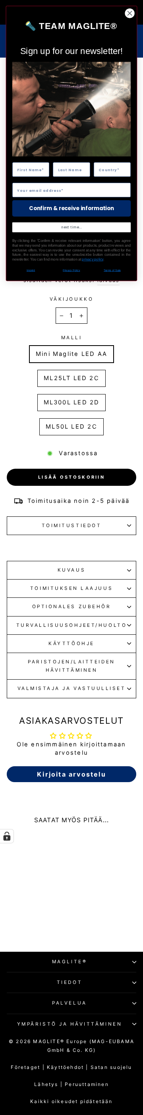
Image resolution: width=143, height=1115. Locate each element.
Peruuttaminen (87, 1084)
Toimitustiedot (71, 525)
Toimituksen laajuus (71, 588)
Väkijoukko (71, 299)
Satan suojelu (111, 1067)
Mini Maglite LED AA (71, 353)
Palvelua (69, 1003)
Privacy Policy (71, 270)
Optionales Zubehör (71, 606)
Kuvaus (71, 570)
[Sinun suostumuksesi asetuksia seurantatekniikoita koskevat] (7, 836)
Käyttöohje (71, 643)
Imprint (31, 270)
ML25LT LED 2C (71, 378)
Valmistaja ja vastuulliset (71, 688)
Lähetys (46, 1084)
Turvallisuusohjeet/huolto (71, 625)
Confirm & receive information (71, 208)
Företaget (25, 1067)
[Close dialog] (130, 13)
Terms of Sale (112, 270)
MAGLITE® (69, 961)
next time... (71, 227)
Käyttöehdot (69, 1067)
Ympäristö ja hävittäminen (69, 1024)
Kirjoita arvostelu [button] (71, 774)
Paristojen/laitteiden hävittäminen (71, 666)
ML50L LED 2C (71, 426)
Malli (71, 337)
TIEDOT (69, 982)
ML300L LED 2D (72, 402)
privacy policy (92, 259)
